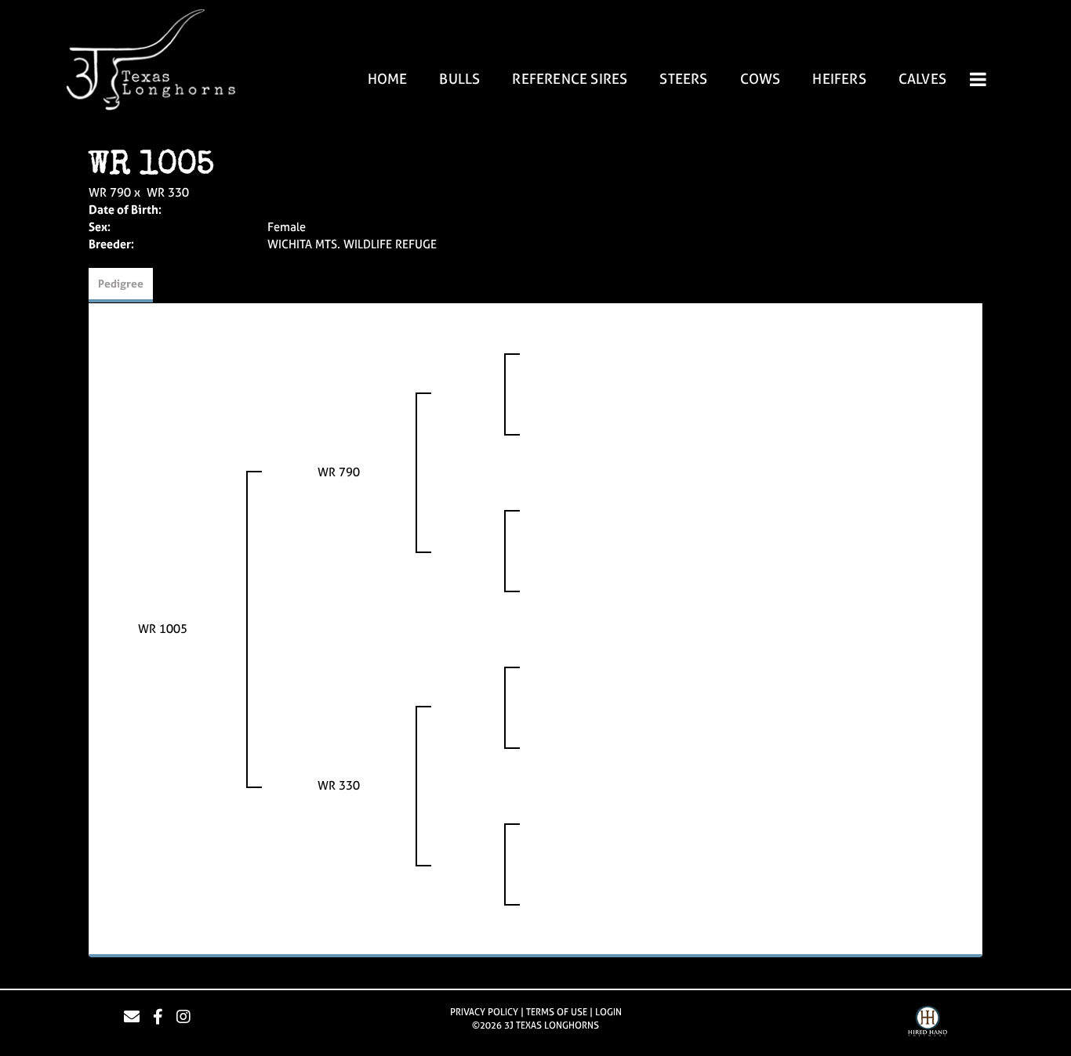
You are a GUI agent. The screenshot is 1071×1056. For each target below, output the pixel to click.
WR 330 (168, 192)
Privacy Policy (484, 1012)
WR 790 (110, 192)
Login (608, 1012)
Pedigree (120, 283)
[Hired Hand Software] (927, 1023)
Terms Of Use (556, 1012)
